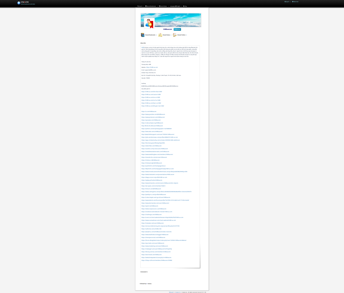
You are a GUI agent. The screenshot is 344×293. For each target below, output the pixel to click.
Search (140, 6)
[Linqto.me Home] (18, 3)
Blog (185, 6)
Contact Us (178, 292)
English (178, 6)
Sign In (287, 1)
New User (295, 1)
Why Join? (171, 292)
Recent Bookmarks (151, 6)
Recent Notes (163, 6)
